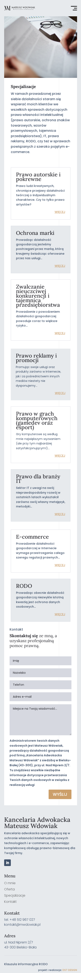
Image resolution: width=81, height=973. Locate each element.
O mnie (10, 883)
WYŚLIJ (60, 794)
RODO (24, 585)
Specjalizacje (14, 896)
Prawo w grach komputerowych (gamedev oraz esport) (37, 420)
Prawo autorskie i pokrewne (38, 176)
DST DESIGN (70, 970)
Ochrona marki (35, 232)
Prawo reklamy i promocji (36, 358)
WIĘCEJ (60, 212)
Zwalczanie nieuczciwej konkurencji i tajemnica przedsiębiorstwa (38, 295)
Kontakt (10, 902)
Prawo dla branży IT (38, 478)
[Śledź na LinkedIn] (7, 862)
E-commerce (32, 536)
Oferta (9, 890)
